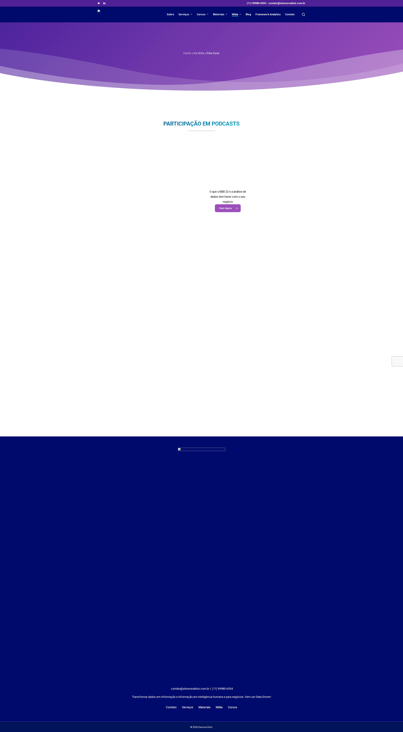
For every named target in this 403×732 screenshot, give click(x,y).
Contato (171, 707)
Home (187, 53)
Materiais (204, 707)
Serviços (187, 707)
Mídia (219, 707)
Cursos (232, 707)
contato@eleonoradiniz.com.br (286, 3)
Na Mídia (199, 53)
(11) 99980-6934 (256, 3)
